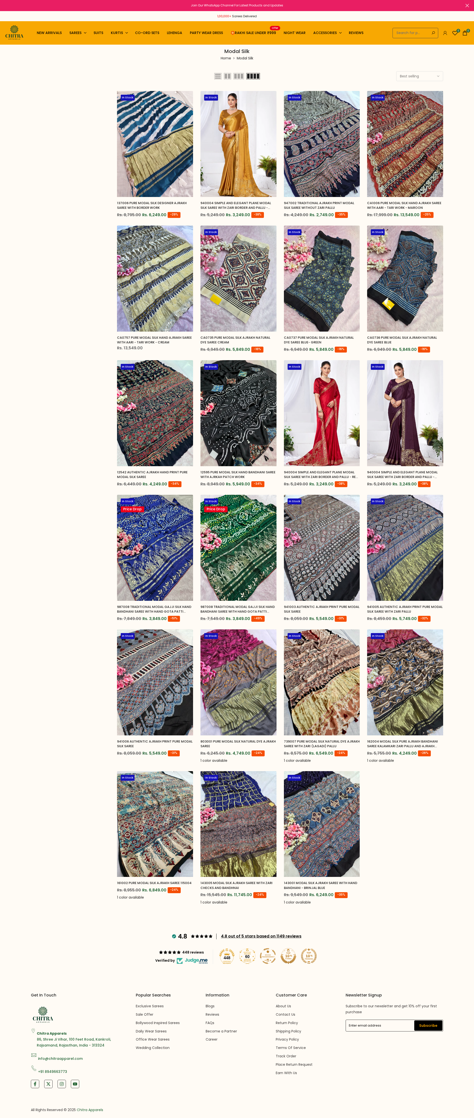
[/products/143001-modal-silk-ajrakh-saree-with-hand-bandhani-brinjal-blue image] (322, 824)
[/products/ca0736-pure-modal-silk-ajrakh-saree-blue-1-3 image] (405, 279)
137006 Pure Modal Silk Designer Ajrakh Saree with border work (152, 205)
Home (226, 58)
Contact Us (285, 1014)
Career (211, 1039)
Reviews (212, 1014)
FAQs (210, 1022)
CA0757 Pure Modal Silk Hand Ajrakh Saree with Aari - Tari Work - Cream (154, 340)
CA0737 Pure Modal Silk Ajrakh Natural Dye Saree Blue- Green (319, 340)
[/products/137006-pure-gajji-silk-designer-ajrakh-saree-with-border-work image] (155, 144)
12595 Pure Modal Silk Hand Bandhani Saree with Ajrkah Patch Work (238, 474)
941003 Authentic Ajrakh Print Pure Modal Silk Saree (321, 609)
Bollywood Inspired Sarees (158, 1022)
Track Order (286, 1056)
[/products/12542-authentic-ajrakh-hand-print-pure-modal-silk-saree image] (155, 413)
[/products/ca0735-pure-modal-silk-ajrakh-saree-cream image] (238, 279)
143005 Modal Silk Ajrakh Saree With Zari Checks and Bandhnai (236, 885)
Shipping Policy (288, 1031)
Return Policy (287, 1022)
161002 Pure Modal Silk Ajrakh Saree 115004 (154, 883)
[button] (189, 100)
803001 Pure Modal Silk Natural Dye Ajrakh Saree (238, 744)
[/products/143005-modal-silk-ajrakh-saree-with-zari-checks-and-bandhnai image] (238, 824)
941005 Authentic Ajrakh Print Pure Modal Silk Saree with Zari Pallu (405, 609)
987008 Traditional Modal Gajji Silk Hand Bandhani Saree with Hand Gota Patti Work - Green (237, 609)
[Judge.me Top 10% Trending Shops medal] (309, 956)
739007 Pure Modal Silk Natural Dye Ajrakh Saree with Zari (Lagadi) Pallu (322, 744)
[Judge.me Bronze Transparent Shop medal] (268, 956)
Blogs (210, 1006)
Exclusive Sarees (150, 1006)
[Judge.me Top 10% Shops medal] (288, 956)
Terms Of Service (291, 1047)
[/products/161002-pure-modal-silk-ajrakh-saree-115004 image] (155, 824)
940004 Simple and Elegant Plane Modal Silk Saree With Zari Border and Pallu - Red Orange (321, 474)
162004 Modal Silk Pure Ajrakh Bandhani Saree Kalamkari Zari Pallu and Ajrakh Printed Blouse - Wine (402, 744)
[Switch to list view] (217, 76)
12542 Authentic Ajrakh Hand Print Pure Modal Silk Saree (152, 474)
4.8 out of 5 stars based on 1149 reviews (261, 936)
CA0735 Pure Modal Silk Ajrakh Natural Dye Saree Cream (235, 340)
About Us (283, 1006)
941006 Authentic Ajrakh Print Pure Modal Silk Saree (155, 744)
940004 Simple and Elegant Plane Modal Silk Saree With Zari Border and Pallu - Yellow (235, 205)
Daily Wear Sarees (151, 1031)
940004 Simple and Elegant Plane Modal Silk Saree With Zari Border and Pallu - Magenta (402, 474)
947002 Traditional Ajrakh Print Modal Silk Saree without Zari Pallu (319, 205)
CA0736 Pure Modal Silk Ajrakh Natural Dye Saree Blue (402, 340)
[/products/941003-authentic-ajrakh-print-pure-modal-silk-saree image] (322, 548)
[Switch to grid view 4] (253, 76)
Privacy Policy (287, 1039)
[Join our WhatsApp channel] (237, 5)
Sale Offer (144, 1014)
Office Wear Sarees (153, 1039)
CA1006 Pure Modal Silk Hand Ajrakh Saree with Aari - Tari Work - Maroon (404, 205)
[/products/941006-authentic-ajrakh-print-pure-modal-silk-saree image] (155, 682)
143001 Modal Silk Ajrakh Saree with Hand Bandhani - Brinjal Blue (320, 885)
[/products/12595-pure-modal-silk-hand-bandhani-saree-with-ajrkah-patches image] (238, 413)
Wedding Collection (153, 1047)
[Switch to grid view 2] (227, 76)
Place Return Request (294, 1064)
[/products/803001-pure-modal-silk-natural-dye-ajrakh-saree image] (238, 682)
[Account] (445, 33)
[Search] (433, 33)
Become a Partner (221, 1031)
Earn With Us (286, 1072)
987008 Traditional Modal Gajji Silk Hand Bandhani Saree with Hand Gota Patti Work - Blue (154, 609)
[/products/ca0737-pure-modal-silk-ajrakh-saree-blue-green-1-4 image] (322, 279)
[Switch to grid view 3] (239, 76)
